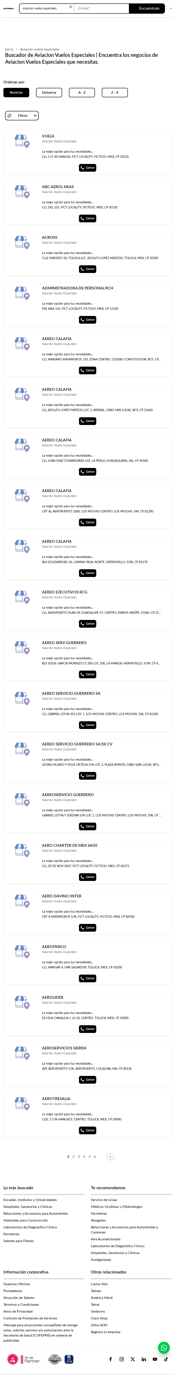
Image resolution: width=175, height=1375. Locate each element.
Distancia (49, 92)
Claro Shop (99, 1318)
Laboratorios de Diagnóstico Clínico (30, 1227)
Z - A (114, 92)
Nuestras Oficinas (16, 1284)
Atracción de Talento (18, 1298)
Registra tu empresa (105, 1332)
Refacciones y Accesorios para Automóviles (35, 1213)
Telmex (96, 1291)
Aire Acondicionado (105, 1239)
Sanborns (98, 1311)
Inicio (9, 49)
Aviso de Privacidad (18, 1311)
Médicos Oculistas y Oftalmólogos (116, 1206)
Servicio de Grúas (104, 1200)
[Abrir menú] (171, 8)
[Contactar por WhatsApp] (164, 1348)
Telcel (95, 1304)
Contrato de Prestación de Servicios (30, 1318)
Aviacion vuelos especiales (39, 49)
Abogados (98, 1220)
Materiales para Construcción (25, 1220)
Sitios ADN (99, 1325)
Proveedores (12, 1291)
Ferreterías (11, 1234)
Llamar (90, 167)
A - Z (82, 92)
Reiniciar (16, 92)
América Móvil (102, 1298)
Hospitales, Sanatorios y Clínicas (27, 1206)
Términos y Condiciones (21, 1304)
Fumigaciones (101, 1259)
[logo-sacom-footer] (41, 1359)
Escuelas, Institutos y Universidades (30, 1200)
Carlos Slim (99, 1284)
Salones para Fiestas (18, 1241)
